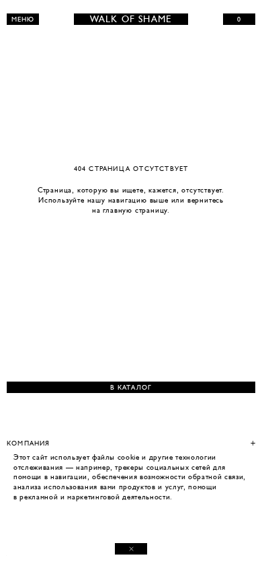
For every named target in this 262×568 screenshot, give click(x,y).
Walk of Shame (131, 19)
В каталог (131, 387)
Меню (23, 19)
